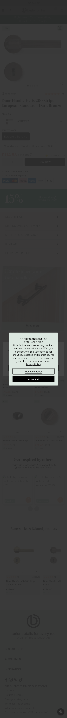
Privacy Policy (33, 364)
